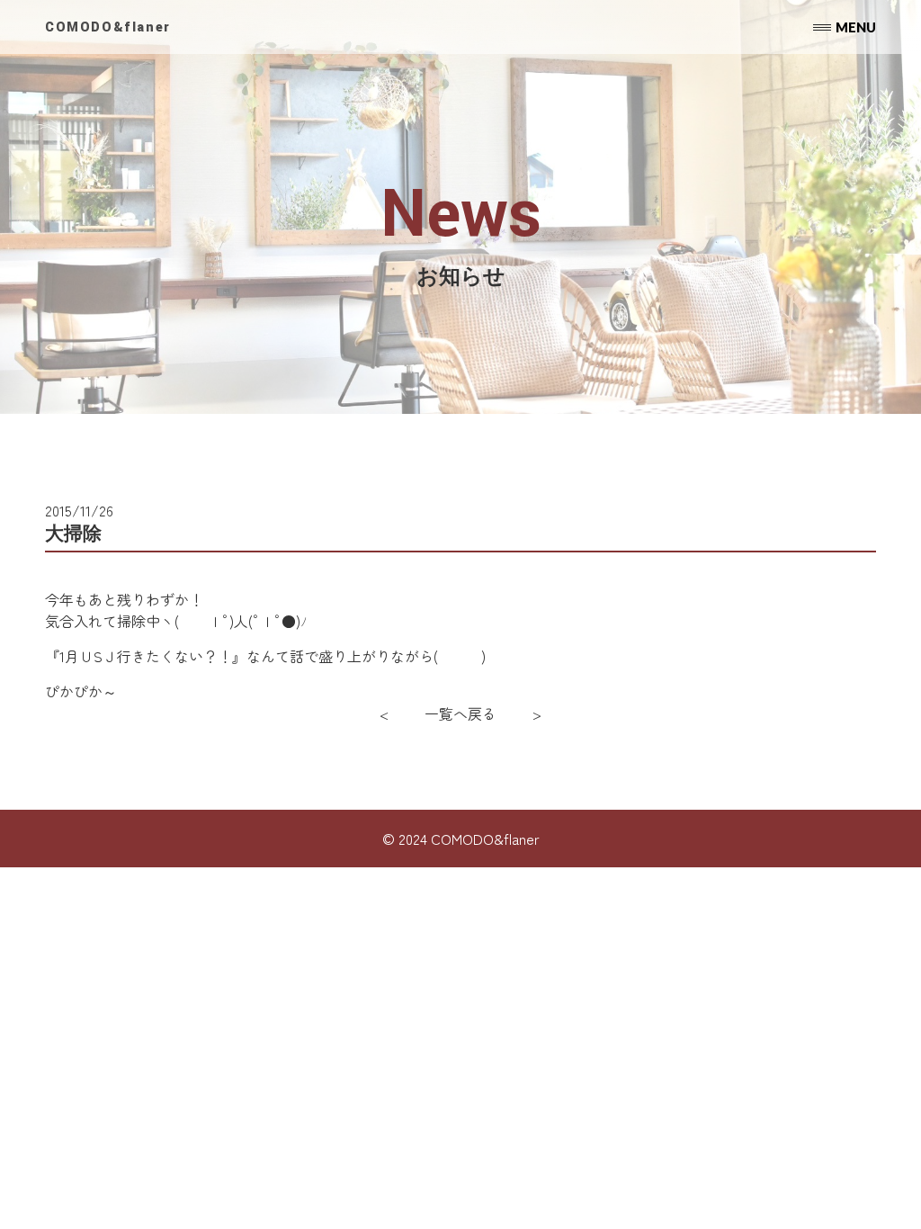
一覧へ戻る (460, 713)
